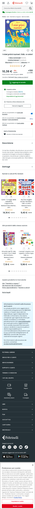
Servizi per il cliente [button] (9, 357)
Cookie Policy (18, 497)
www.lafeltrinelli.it (24, 321)
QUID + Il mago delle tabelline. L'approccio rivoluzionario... (8, 201)
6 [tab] (18, 217)
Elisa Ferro (8, 62)
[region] (17, 485)
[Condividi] (32, 50)
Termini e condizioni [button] (9, 373)
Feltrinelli (11, 77)
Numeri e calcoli (24, 288)
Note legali (6, 292)
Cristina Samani (13, 60)
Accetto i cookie (17, 506)
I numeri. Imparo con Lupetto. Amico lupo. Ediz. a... (26, 253)
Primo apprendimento (9, 288)
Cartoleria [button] (6, 425)
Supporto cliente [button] (8, 368)
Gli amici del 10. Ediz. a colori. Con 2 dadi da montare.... (9, 253)
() (21, 66)
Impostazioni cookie (17, 501)
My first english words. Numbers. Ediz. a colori (26, 201)
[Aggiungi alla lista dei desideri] (28, 50)
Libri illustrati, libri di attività (11, 285)
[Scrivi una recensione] (24, 66)
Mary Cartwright (15, 58)
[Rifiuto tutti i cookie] (33, 465)
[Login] (8, 2)
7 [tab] (20, 217)
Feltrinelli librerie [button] (8, 352)
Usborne (24, 62)
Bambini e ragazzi (12, 283)
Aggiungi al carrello (19, 82)
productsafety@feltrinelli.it (13, 344)
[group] (17, 12)
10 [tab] (25, 217)
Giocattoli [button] (6, 420)
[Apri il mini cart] (31, 3)
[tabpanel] (18, 33)
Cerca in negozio (17, 106)
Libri (3, 283)
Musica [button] (4, 409)
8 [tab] (22, 217)
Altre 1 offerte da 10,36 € (21, 77)
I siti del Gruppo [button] (8, 378)
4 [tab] (14, 217)
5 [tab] (16, 217)
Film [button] (3, 414)
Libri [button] (3, 404)
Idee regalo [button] (6, 430)
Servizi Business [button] (7, 363)
